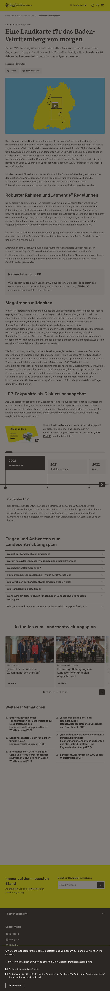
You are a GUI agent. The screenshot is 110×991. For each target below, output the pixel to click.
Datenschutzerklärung (80, 961)
